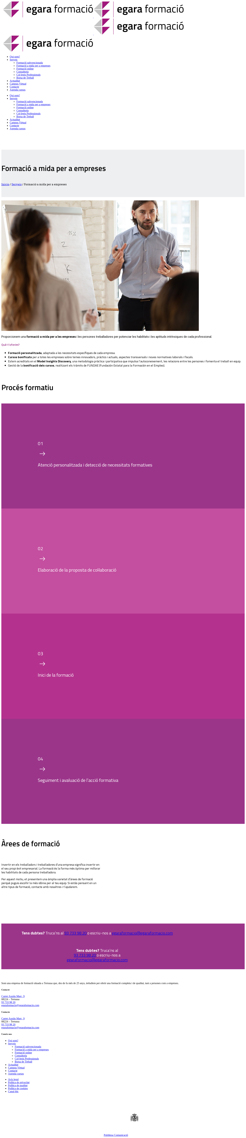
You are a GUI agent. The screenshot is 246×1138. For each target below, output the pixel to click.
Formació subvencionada (28, 1046)
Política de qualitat (17, 1085)
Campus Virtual (16, 1067)
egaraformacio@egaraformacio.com (142, 933)
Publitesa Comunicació (116, 1135)
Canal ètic (13, 1091)
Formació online (23, 1052)
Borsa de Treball (23, 1061)
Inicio (5, 184)
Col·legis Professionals (27, 1058)
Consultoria (21, 1055)
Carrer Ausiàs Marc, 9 (13, 996)
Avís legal (13, 1079)
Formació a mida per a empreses (32, 1049)
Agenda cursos (16, 1073)
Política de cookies (18, 1088)
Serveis (17, 184)
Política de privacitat (18, 1082)
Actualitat (13, 1064)
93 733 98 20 (75, 933)
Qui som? (13, 1040)
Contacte (12, 1070)
